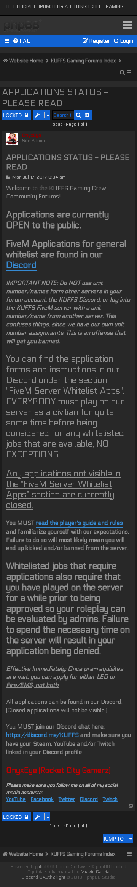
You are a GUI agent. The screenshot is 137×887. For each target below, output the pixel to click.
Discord (21, 265)
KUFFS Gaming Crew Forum (23, 26)
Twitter (67, 799)
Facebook (42, 799)
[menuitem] (22, 41)
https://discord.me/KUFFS (42, 735)
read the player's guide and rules (79, 522)
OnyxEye (31, 135)
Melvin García (95, 871)
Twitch (110, 799)
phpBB (44, 866)
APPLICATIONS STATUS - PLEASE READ (55, 98)
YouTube (16, 799)
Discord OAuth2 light (43, 877)
